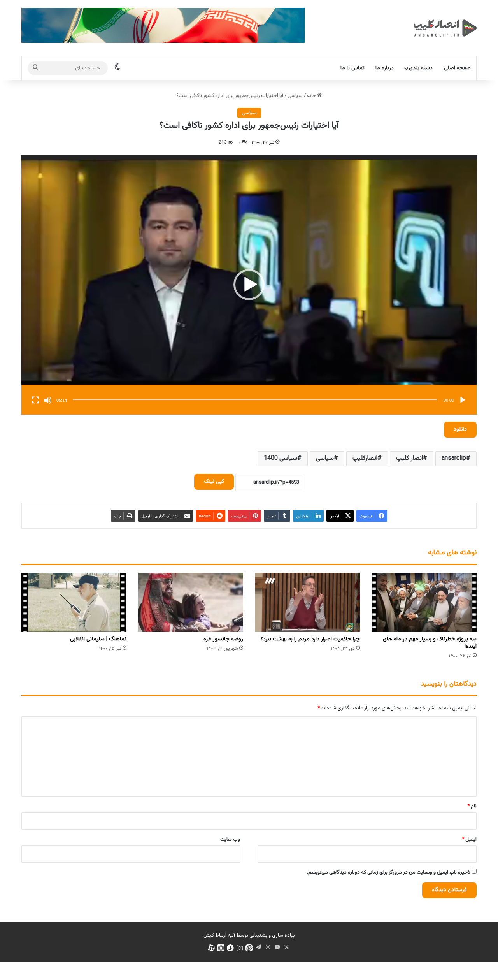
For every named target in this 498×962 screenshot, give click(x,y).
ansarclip (454, 458)
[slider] (255, 399)
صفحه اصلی (457, 68)
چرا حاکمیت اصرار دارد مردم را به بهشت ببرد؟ (310, 639)
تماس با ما (352, 68)
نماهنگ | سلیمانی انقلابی (98, 639)
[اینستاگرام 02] (239, 948)
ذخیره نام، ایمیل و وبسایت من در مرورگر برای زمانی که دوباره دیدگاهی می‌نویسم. (388, 872)
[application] (249, 285)
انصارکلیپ (364, 458)
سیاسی (295, 96)
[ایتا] (249, 948)
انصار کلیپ (409, 458)
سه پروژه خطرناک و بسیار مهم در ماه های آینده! (430, 643)
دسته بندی (421, 68)
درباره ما (384, 68)
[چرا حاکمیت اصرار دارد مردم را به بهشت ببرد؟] (307, 602)
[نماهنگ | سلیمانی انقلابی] (73, 602)
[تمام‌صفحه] (35, 400)
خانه (312, 96)
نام (472, 806)
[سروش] (230, 948)
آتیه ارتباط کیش (219, 935)
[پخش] (462, 400)
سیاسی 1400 (280, 458)
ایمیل (469, 839)
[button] (249, 284)
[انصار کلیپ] (445, 28)
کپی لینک (214, 481)
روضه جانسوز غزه (223, 639)
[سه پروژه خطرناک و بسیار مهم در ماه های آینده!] (424, 602)
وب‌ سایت (230, 839)
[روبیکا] (221, 948)
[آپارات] (211, 948)
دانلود (460, 429)
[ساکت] (48, 400)
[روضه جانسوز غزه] (190, 602)
